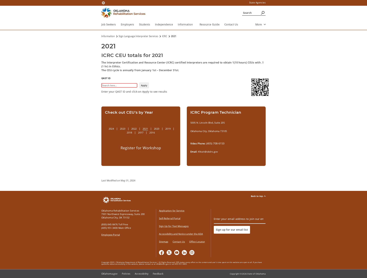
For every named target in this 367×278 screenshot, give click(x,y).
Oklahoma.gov (109, 273)
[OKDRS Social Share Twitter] (169, 252)
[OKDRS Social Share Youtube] (176, 252)
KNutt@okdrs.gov (208, 151)
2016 (152, 132)
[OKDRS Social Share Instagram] (191, 252)
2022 (134, 128)
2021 (145, 128)
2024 (111, 128)
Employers (127, 24)
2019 (168, 128)
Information (185, 24)
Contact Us (231, 24)
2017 (141, 132)
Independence (164, 24)
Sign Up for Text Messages (174, 226)
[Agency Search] (263, 13)
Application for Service (172, 210)
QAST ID (106, 78)
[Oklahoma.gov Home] (103, 2)
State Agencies (257, 2)
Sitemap (163, 241)
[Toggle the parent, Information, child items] (194, 24)
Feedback (158, 273)
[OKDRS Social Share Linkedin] (184, 252)
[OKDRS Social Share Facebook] (161, 252)
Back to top (257, 196)
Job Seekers (108, 24)
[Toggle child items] (265, 24)
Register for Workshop (141, 147)
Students (144, 24)
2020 (156, 128)
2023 (122, 128)
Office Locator (197, 241)
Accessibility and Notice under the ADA (181, 234)
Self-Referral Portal (169, 218)
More (258, 24)
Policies (126, 273)
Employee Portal (110, 234)
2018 (129, 132)
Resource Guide (209, 24)
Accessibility (142, 273)
